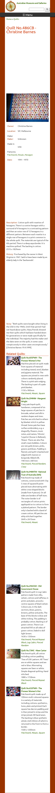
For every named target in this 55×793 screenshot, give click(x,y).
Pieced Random (39, 463)
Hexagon (29, 154)
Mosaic (21, 154)
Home (9, 19)
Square (42, 393)
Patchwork (12, 154)
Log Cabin (31, 642)
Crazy (23, 466)
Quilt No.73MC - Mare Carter (33, 650)
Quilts (16, 19)
